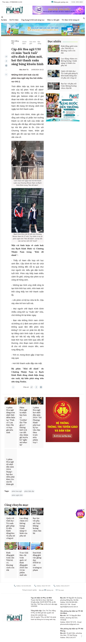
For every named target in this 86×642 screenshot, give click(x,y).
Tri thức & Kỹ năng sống (71, 20)
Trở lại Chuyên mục (13, 387)
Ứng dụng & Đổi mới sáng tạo (32, 20)
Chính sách (24, 42)
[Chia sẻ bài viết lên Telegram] (6, 65)
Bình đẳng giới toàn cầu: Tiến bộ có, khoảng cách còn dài (69, 49)
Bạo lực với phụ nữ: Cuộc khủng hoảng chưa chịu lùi (69, 85)
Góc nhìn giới (32, 42)
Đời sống (39, 42)
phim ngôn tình (17, 495)
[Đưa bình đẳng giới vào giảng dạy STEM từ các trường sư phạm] (37, 546)
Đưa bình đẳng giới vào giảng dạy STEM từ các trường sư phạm (37, 561)
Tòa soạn (61, 590)
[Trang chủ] (2, 17)
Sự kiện (4, 20)
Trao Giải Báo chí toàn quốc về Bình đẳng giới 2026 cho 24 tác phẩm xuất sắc (24, 563)
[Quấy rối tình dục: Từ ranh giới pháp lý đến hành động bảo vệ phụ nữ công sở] (54, 73)
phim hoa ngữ (17, 491)
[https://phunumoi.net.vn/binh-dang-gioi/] (6, 74)
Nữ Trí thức (14, 20)
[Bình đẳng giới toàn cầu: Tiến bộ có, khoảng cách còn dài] (54, 48)
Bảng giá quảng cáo (61, 2)
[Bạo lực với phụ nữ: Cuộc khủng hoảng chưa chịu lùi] (54, 86)
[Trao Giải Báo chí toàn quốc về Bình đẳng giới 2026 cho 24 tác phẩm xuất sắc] (24, 546)
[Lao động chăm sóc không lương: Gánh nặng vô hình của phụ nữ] (54, 61)
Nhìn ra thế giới (53, 20)
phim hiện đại (29, 491)
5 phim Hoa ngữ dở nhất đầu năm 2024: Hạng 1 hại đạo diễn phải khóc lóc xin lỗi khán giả (10, 471)
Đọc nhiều (54, 41)
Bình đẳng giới (15, 42)
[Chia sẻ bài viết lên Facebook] (6, 61)
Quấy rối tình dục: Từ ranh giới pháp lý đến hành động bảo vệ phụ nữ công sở (69, 74)
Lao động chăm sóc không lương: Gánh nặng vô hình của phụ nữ (69, 61)
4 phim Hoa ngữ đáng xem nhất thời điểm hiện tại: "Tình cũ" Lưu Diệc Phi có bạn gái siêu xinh (10, 420)
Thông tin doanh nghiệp (29, 590)
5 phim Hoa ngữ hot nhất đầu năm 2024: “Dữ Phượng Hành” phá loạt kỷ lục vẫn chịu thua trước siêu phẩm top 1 (37, 425)
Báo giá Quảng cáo (46, 590)
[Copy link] (6, 56)
